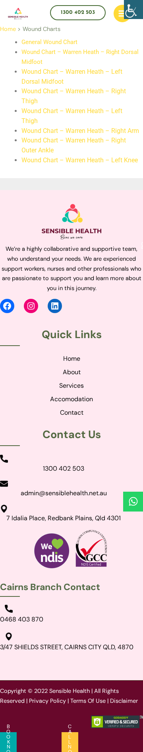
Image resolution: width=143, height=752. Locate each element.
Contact (71, 412)
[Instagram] (31, 306)
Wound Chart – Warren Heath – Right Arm (80, 131)
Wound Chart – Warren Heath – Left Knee (79, 160)
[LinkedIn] (55, 306)
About (72, 372)
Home (71, 358)
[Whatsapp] (133, 502)
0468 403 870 (21, 619)
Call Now (70, 742)
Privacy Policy (47, 701)
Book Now (8, 742)
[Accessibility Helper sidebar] (133, 9)
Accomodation (71, 399)
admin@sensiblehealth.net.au (64, 493)
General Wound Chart (49, 42)
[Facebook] (7, 306)
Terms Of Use (88, 701)
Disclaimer (124, 701)
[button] (78, 12)
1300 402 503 (63, 468)
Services (71, 385)
